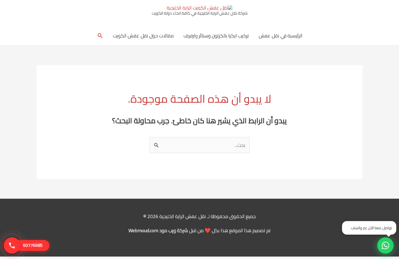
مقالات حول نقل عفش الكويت (143, 35)
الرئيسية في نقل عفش (280, 35)
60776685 (33, 245)
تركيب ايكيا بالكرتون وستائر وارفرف (216, 35)
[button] (100, 36)
